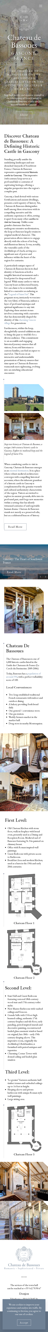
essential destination (19, 470)
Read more (14, 572)
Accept (24, 1322)
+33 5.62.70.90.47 (32, 1288)
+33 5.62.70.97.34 (29, 1299)
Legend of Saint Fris (18, 294)
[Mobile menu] (41, 6)
